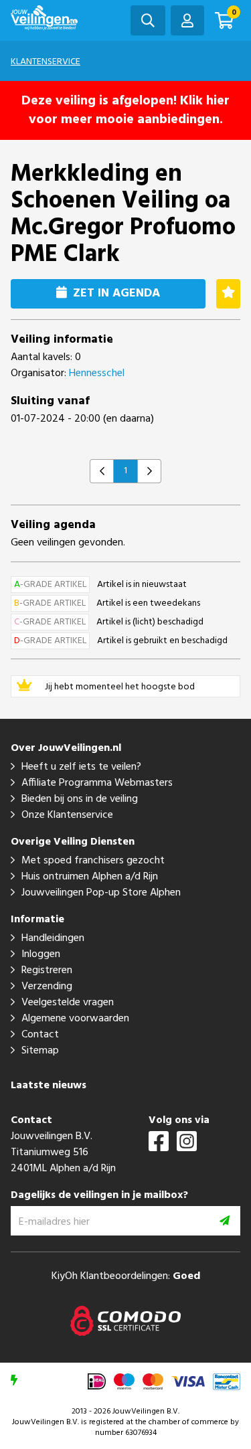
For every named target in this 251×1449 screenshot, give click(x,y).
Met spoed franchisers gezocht (93, 860)
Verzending (46, 986)
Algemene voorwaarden (75, 1018)
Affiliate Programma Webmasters (97, 783)
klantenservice (45, 62)
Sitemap (40, 1050)
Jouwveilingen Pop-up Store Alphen (101, 893)
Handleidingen (52, 938)
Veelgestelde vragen (67, 1002)
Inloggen (40, 954)
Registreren (46, 970)
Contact (40, 1034)
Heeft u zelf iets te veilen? (81, 767)
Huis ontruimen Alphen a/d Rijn (89, 876)
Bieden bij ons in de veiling (79, 799)
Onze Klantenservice (67, 815)
